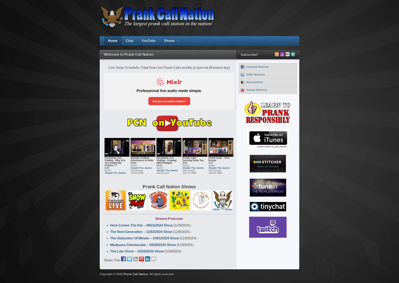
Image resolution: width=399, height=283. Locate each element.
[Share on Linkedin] (147, 258)
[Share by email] (153, 258)
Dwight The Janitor (115, 173)
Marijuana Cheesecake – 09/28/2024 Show (143, 245)
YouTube (149, 41)
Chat (129, 41)
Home (112, 41)
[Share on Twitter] (129, 258)
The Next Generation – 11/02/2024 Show (141, 232)
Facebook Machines (257, 66)
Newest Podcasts (169, 218)
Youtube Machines (256, 90)
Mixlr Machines (254, 82)
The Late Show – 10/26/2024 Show (137, 251)
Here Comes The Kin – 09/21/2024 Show (141, 225)
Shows (167, 42)
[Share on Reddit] (135, 258)
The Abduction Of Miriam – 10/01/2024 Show (144, 238)
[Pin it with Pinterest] (141, 258)
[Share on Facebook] (123, 258)
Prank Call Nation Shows (169, 186)
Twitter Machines (255, 74)
